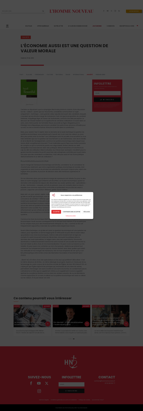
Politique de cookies (71, 215)
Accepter (56, 212)
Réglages (87, 212)
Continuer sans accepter (71, 212)
